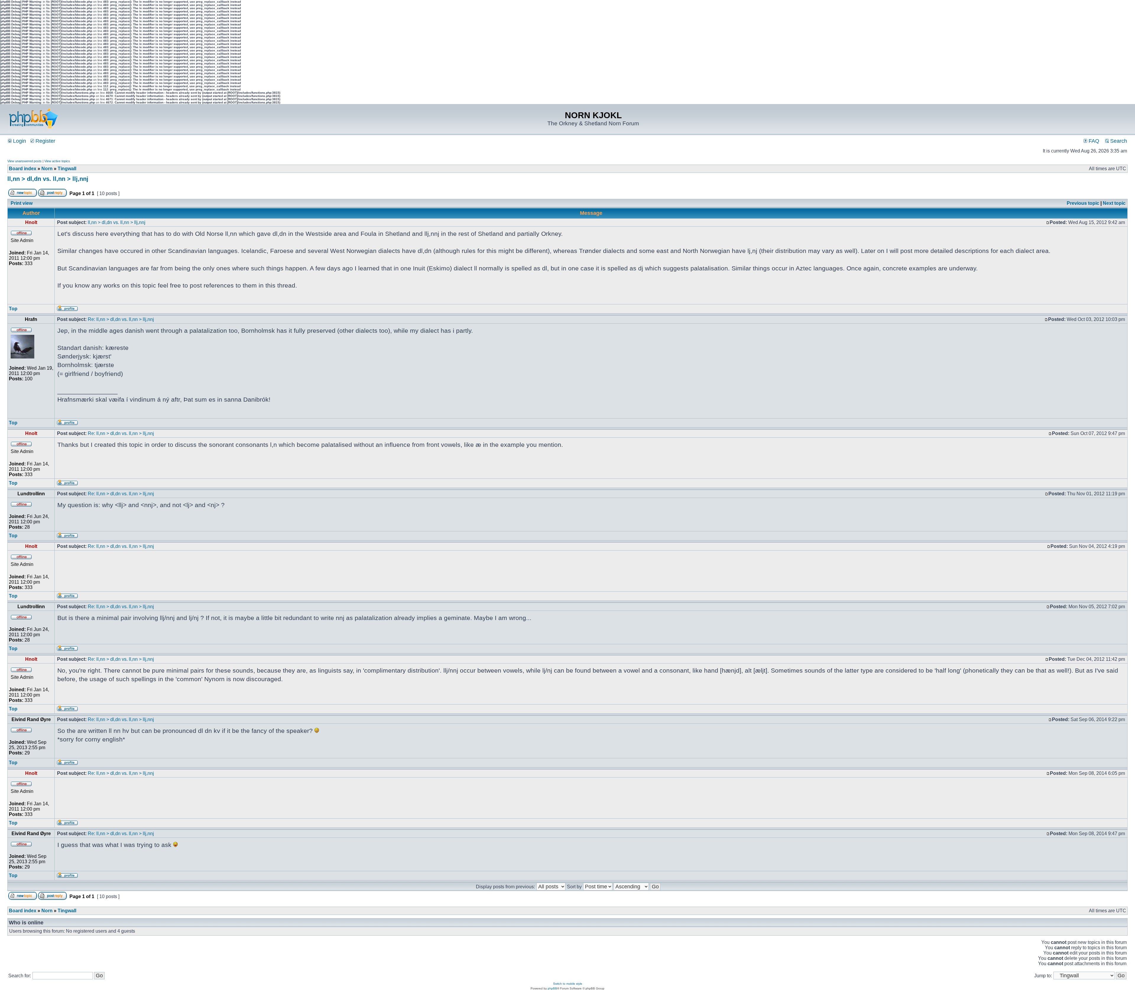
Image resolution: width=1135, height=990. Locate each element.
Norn (47, 168)
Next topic (1114, 203)
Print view (22, 203)
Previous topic (1083, 203)
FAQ (1093, 141)
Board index (22, 168)
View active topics (57, 161)
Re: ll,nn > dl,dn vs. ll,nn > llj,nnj (121, 319)
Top (13, 308)
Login (19, 141)
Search (1118, 141)
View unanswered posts (24, 161)
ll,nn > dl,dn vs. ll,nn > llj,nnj (47, 179)
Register (44, 141)
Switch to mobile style (567, 983)
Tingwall (67, 168)
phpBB (552, 988)
